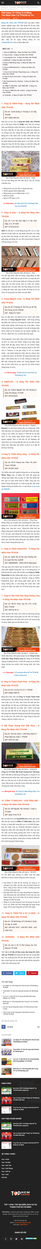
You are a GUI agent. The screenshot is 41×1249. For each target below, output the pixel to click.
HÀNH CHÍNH (6, 1083)
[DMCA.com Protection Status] (31, 1239)
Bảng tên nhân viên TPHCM (12, 23)
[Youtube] (22, 1239)
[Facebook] (6, 1239)
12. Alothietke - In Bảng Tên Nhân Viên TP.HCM (17, 95)
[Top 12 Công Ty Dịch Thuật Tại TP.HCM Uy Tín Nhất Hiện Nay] (6, 1100)
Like (38, 1027)
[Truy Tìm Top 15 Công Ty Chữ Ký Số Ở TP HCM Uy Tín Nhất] (6, 1110)
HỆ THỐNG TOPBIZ (8, 1154)
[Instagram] (11, 1239)
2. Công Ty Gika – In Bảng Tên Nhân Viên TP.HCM (18, 55)
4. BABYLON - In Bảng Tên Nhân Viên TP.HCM (17, 60)
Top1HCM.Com (7, 42)
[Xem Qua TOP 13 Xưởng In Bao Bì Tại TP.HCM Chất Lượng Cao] (6, 1090)
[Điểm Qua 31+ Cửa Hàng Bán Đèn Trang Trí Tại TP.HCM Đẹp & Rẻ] (6, 1071)
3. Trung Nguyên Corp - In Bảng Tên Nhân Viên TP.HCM (20, 57)
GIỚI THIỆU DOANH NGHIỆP (11, 1119)
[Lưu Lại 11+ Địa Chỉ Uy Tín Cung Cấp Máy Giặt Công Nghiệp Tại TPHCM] (6, 1061)
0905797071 (24, 1225)
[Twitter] (16, 1239)
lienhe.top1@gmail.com (23, 1222)
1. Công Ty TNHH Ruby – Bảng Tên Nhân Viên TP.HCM (19, 52)
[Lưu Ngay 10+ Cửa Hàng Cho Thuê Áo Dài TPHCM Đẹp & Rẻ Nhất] (6, 1042)
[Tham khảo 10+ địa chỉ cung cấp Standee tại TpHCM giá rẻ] (6, 1051)
